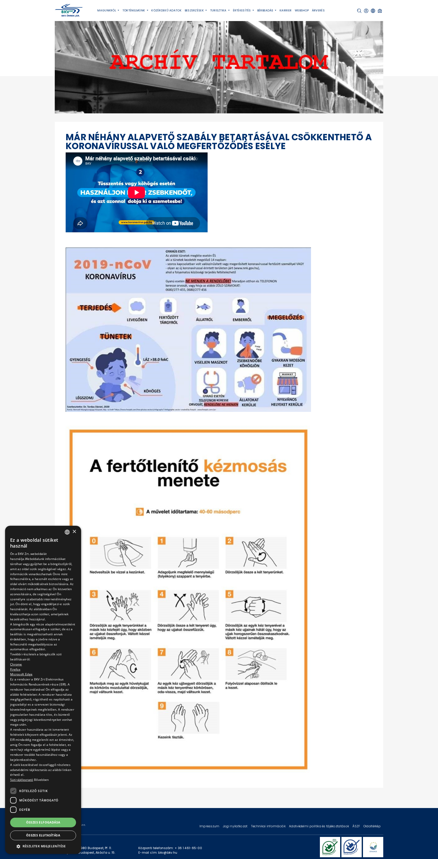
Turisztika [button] (218, 10)
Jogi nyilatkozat (235, 826)
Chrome (16, 664)
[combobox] (67, 532)
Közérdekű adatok (166, 10)
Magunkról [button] (107, 10)
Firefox (15, 669)
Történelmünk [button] (134, 10)
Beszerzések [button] (195, 10)
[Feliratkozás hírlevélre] (379, 10)
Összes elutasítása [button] (43, 835)
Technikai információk (268, 826)
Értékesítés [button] (242, 10)
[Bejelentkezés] (366, 10)
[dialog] (43, 690)
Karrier (285, 10)
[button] (359, 10)
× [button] (74, 532)
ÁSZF (356, 826)
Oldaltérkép (372, 826)
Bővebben (41, 780)
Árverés (318, 10)
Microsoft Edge (21, 674)
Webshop (302, 10)
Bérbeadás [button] (265, 10)
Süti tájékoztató (21, 780)
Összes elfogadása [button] (43, 822)
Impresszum (209, 826)
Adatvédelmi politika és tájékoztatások (319, 826)
